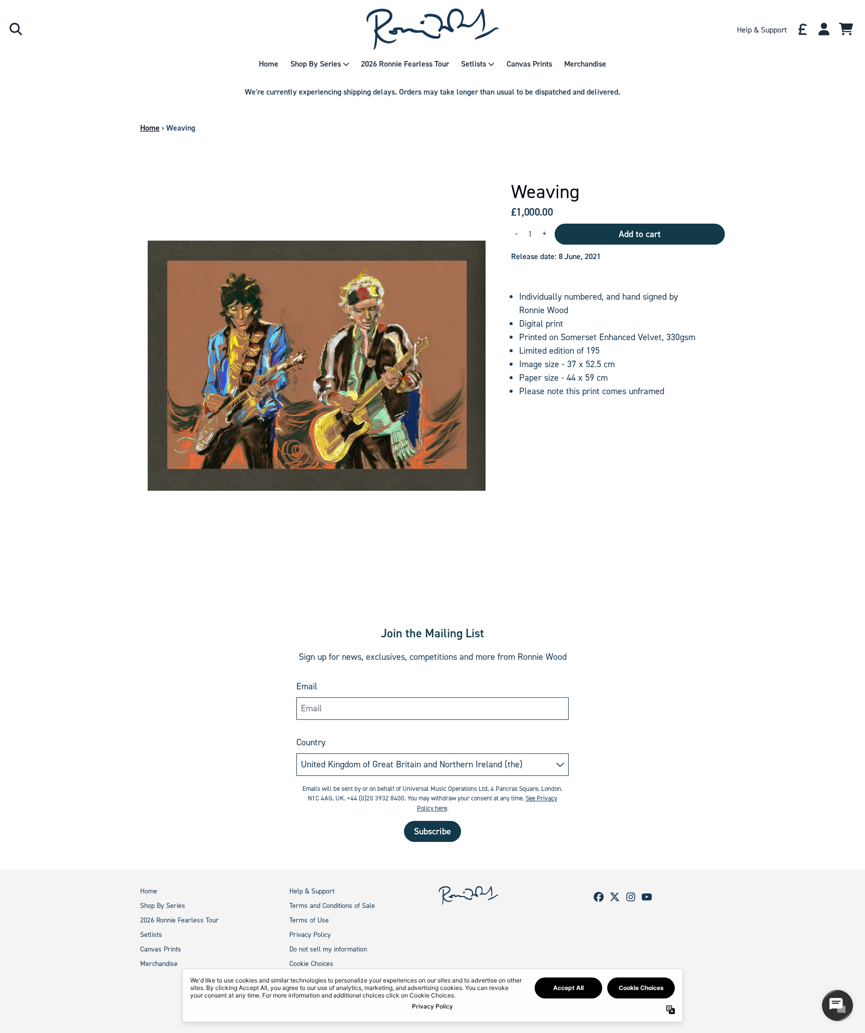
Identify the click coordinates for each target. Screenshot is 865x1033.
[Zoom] (315, 357)
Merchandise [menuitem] (585, 64)
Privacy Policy (310, 934)
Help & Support (311, 891)
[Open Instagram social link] (631, 897)
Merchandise (159, 963)
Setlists (151, 934)
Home (150, 128)
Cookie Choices (311, 963)
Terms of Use (309, 920)
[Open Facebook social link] (599, 897)
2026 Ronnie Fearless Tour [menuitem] (405, 64)
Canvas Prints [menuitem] (529, 64)
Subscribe (432, 831)
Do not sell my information (328, 949)
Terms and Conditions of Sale (332, 905)
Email (306, 686)
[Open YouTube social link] (647, 897)
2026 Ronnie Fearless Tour (179, 920)
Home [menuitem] (268, 64)
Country (310, 742)
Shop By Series (162, 905)
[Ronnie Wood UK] (433, 29)
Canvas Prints (160, 949)
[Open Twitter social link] (615, 897)
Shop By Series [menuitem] (315, 64)
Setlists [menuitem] (473, 64)
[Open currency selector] (802, 29)
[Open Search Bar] (15, 29)
